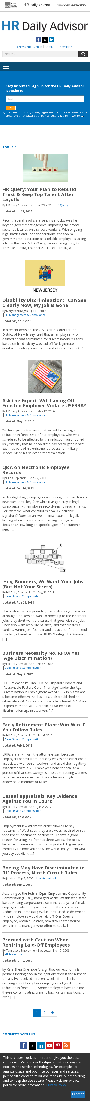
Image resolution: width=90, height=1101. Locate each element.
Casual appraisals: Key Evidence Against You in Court (39, 798)
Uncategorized (46, 878)
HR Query (62, 205)
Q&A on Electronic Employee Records (35, 469)
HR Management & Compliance (25, 315)
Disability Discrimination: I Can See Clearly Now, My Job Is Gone (44, 302)
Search (83, 54)
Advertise (66, 47)
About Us (51, 47)
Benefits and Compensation (23, 596)
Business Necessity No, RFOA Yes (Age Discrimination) (41, 655)
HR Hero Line (13, 954)
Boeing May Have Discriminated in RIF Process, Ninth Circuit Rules (43, 870)
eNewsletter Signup (29, 47)
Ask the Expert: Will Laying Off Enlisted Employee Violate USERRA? (44, 403)
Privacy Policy (56, 1085)
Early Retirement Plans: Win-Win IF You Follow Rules (43, 727)
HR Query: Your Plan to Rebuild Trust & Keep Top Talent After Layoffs (39, 194)
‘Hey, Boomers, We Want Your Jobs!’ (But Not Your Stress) (43, 584)
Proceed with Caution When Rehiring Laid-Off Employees (36, 942)
